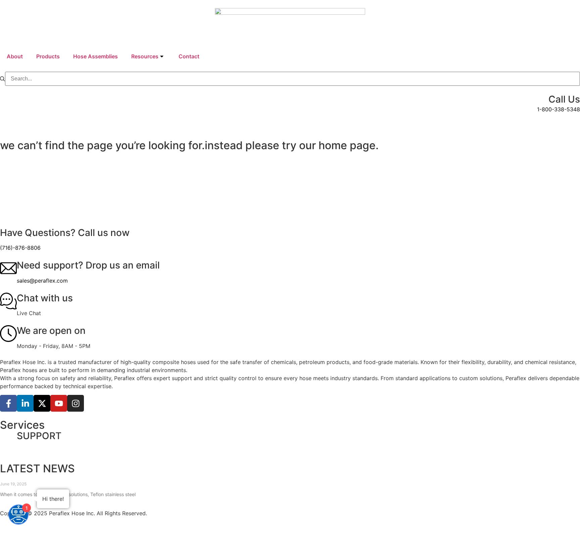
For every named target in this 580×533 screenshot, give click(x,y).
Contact (189, 56)
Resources (144, 56)
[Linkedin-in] (25, 403)
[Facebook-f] (8, 403)
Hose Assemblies (95, 56)
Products (48, 56)
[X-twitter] (42, 403)
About (15, 56)
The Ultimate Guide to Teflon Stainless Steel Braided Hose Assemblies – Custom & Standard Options (146, 477)
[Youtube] (58, 403)
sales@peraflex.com (42, 280)
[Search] (2, 78)
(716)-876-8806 (20, 247)
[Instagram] (75, 403)
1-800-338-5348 (558, 109)
